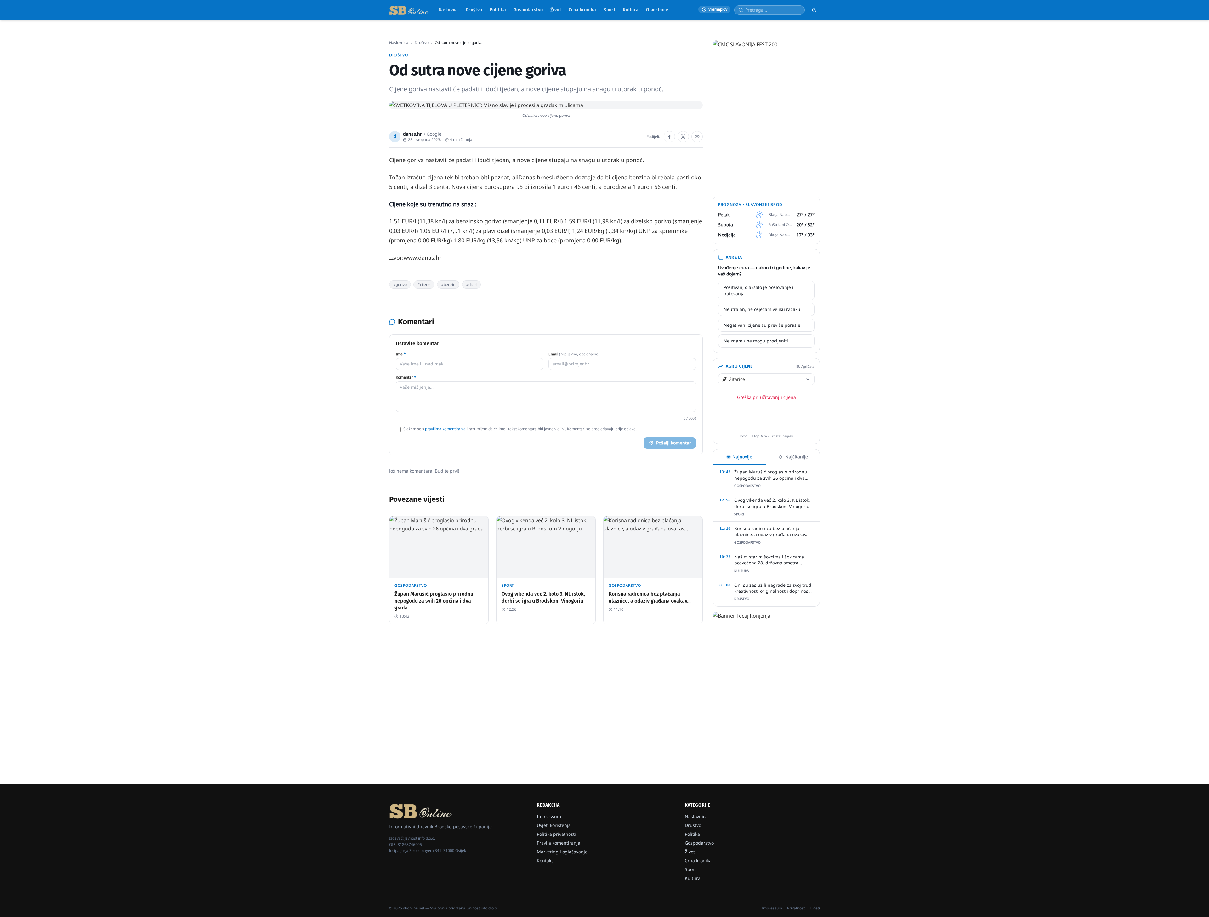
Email (573, 354)
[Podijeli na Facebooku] (669, 136)
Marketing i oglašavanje (562, 852)
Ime (401, 354)
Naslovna (448, 10)
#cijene (423, 284)
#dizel (471, 284)
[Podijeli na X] (683, 136)
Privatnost (796, 908)
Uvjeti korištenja (554, 825)
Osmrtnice (657, 10)
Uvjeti (815, 908)
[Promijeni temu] (814, 10)
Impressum (549, 816)
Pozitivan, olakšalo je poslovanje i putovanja (758, 290)
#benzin (448, 284)
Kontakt (545, 860)
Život (555, 10)
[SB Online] (409, 10)
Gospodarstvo (528, 10)
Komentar (406, 377)
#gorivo (400, 284)
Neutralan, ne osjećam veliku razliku (762, 309)
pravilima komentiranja (445, 429)
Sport (609, 10)
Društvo (474, 10)
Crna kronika (582, 10)
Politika (498, 10)
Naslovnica (398, 42)
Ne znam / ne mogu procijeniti (756, 341)
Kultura (631, 10)
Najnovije (742, 457)
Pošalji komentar (673, 443)
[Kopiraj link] (697, 136)
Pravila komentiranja (558, 843)
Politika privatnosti (556, 834)
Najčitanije (796, 457)
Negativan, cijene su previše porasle (762, 325)
